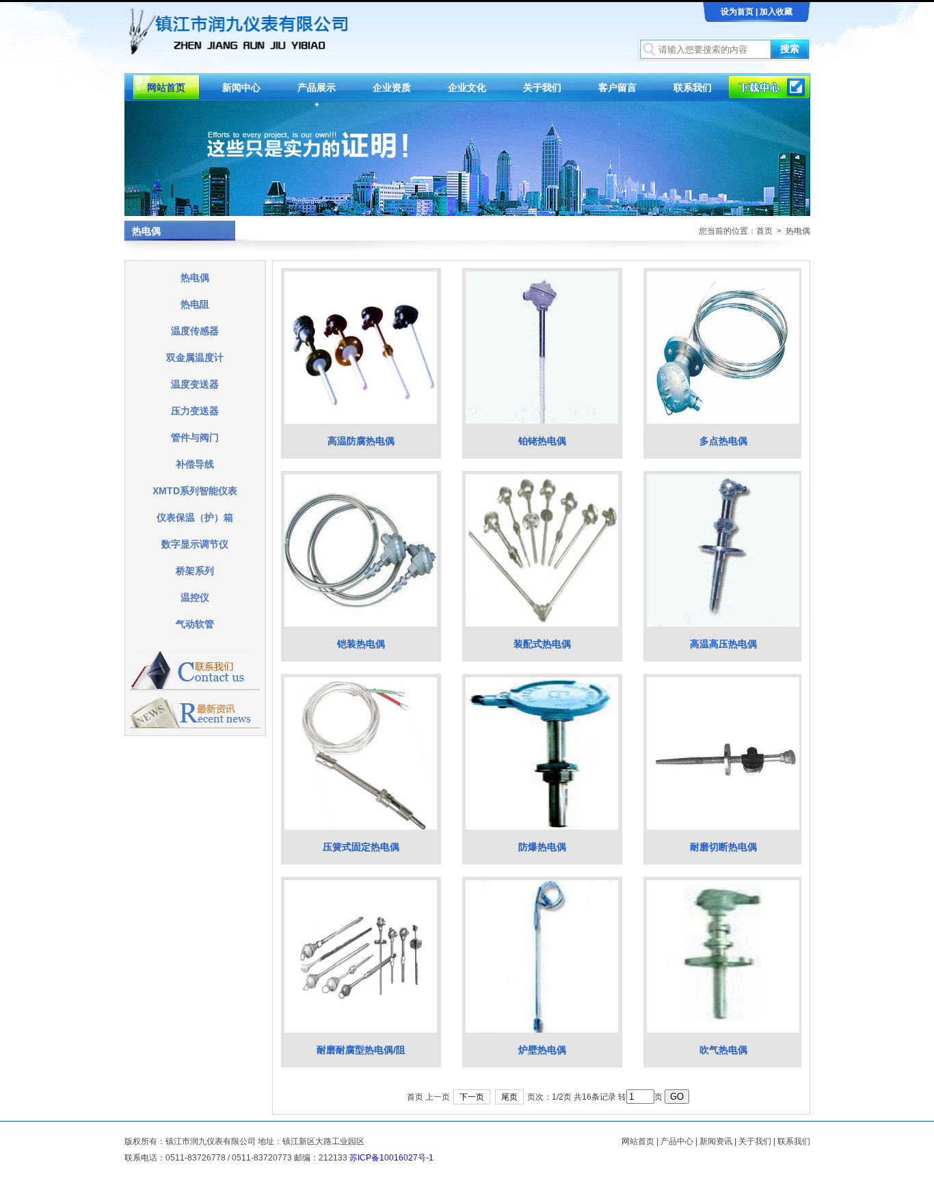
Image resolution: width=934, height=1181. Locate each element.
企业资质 (392, 87)
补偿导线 (195, 464)
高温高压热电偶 (723, 643)
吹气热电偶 (723, 1049)
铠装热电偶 (361, 643)
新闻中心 (241, 87)
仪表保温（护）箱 (195, 517)
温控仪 (195, 597)
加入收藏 (776, 11)
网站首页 (166, 87)
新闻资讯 (715, 1141)
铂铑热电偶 (542, 440)
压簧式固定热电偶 (361, 846)
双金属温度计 (195, 357)
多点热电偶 (723, 440)
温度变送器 (195, 384)
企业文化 (467, 87)
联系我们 (692, 87)
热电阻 (195, 304)
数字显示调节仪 (194, 544)
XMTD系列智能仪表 (194, 490)
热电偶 (195, 277)
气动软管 (195, 624)
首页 (764, 231)
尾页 (509, 1097)
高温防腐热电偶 (361, 440)
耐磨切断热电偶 (723, 846)
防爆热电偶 (542, 846)
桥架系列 (195, 570)
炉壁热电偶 (542, 1049)
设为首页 (737, 11)
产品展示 (316, 87)
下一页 (471, 1097)
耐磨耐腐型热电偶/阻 (361, 1049)
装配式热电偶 (542, 643)
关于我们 (542, 87)
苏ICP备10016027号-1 (391, 1158)
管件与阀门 (195, 437)
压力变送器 (195, 410)
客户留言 (617, 87)
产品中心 (677, 1141)
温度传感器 (195, 330)
